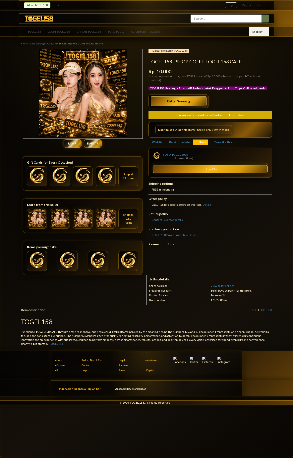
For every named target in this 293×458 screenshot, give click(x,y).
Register (247, 5)
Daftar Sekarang (178, 101)
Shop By (257, 31)
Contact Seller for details (167, 219)
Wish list (158, 142)
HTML (253, 310)
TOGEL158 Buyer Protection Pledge (174, 235)
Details (207, 204)
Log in (231, 5)
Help (59, 5)
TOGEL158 (34, 31)
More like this (223, 142)
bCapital (149, 370)
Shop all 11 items (128, 176)
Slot (100, 360)
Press (122, 370)
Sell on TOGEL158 (37, 5)
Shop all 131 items (128, 218)
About (58, 360)
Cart (260, 5)
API (57, 370)
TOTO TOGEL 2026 (175, 154)
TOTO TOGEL (116, 31)
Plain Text (266, 310)
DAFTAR (92, 143)
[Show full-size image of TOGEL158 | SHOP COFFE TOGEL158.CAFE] (83, 93)
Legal (122, 360)
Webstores (151, 360)
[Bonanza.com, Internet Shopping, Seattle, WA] (212, 388)
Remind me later (180, 142)
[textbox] (226, 19)
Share (202, 142)
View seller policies (222, 285)
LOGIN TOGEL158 (59, 31)
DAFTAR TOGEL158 (89, 31)
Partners (123, 365)
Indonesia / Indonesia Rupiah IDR (79, 389)
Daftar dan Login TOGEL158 (43, 43)
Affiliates (60, 365)
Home (24, 43)
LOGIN (72, 143)
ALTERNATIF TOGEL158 (145, 31)
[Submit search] (265, 19)
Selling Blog (88, 360)
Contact (86, 365)
